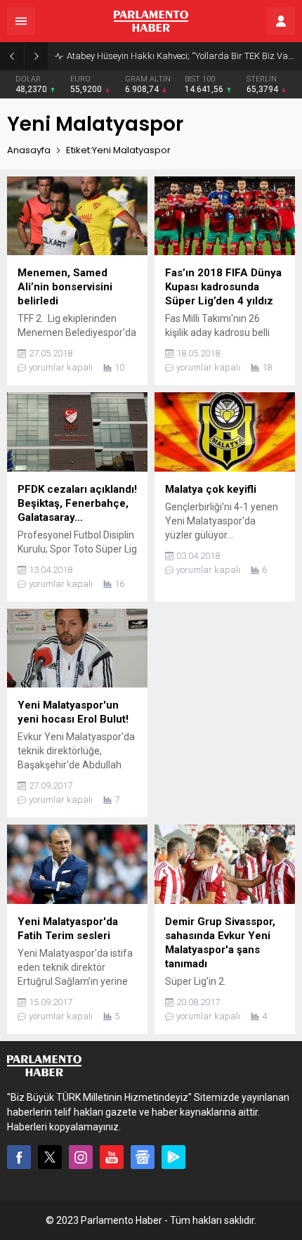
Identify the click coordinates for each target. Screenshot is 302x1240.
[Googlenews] (143, 1157)
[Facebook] (19, 1157)
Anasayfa (29, 150)
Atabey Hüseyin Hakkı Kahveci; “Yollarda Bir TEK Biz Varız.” (181, 56)
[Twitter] (50, 1157)
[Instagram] (81, 1157)
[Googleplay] (173, 1157)
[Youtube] (112, 1157)
